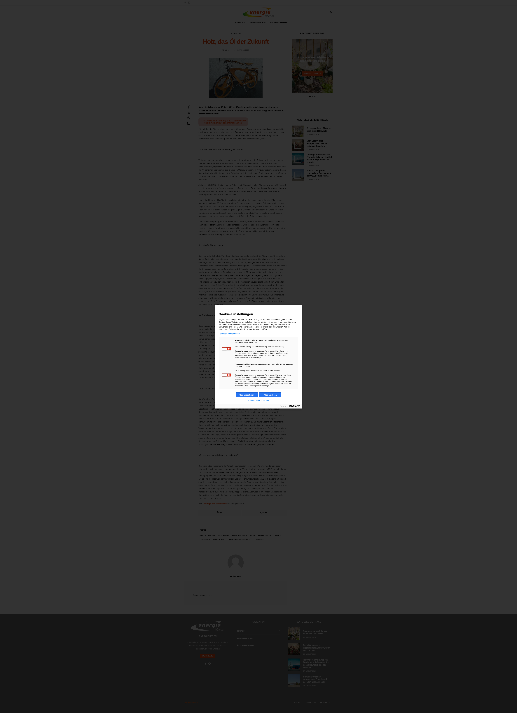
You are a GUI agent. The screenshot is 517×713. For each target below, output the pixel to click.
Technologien (279, 319)
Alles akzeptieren (246, 395)
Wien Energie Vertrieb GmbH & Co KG (242, 319)
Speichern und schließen (258, 400)
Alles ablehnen (270, 395)
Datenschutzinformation (229, 334)
